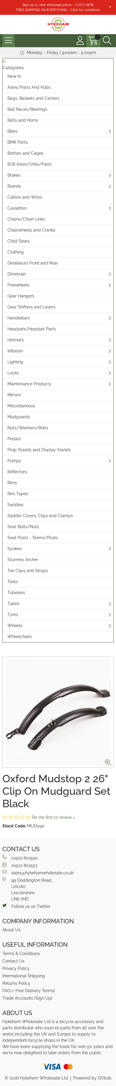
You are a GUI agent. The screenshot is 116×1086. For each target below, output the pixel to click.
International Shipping (23, 975)
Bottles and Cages (25, 153)
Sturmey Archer (22, 559)
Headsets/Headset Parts (31, 329)
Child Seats (18, 241)
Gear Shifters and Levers (31, 307)
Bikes (12, 131)
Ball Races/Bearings (27, 109)
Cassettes (17, 208)
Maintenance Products (29, 383)
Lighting (15, 362)
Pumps (14, 460)
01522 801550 (24, 858)
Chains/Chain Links (26, 219)
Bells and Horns (22, 120)
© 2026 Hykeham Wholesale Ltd (36, 1078)
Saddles (15, 504)
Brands (14, 186)
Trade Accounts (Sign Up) (27, 998)
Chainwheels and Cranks (31, 230)
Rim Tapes (17, 493)
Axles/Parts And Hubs (29, 87)
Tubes (13, 603)
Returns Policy (16, 983)
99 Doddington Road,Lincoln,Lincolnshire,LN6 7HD (31, 889)
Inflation (15, 351)
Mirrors (14, 394)
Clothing (15, 252)
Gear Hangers (20, 296)
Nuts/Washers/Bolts (27, 427)
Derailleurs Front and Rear (32, 263)
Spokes (14, 548)
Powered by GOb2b (92, 1078)
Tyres (12, 614)
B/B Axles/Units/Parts (29, 164)
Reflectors (17, 471)
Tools (12, 581)
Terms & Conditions (21, 953)
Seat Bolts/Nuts (23, 526)
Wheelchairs (19, 636)
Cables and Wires (24, 197)
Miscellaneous (21, 405)
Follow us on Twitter (30, 906)
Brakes (14, 175)
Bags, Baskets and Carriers (33, 98)
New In (14, 76)
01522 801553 (24, 865)
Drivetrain (16, 274)
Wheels (14, 625)
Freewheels (18, 285)
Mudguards (18, 416)
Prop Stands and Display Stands (39, 449)
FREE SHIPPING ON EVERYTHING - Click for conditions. (58, 10)
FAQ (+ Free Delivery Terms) (28, 990)
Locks (13, 373)
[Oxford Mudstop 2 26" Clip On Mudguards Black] (58, 712)
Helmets (15, 340)
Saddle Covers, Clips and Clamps (40, 515)
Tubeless (16, 592)
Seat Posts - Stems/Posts (32, 537)
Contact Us (13, 961)
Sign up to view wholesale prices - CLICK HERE (58, 5)
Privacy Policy (16, 968)
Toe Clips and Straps (27, 570)
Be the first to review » (53, 817)
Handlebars (18, 318)
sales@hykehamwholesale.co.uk (42, 872)
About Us (11, 929)
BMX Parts (17, 142)
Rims (12, 482)
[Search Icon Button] (107, 40)
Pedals (14, 438)
